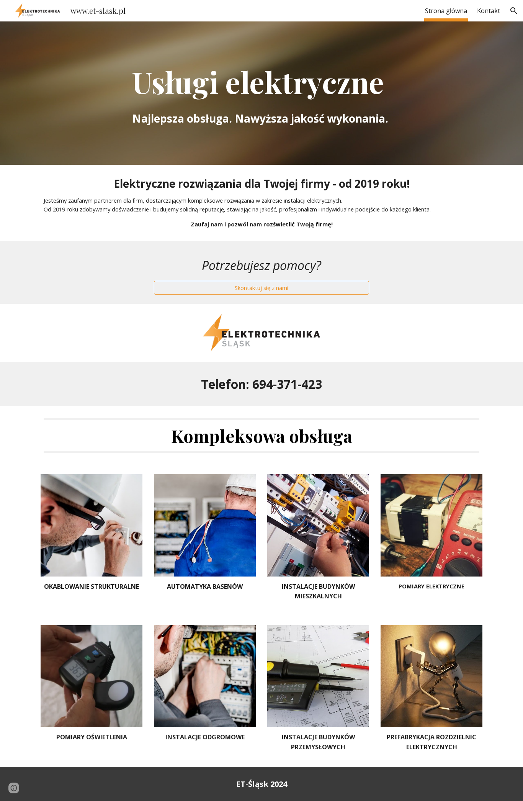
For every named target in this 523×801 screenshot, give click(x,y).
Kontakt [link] (488, 11)
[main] (261, 93)
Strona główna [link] (446, 11)
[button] (514, 11)
